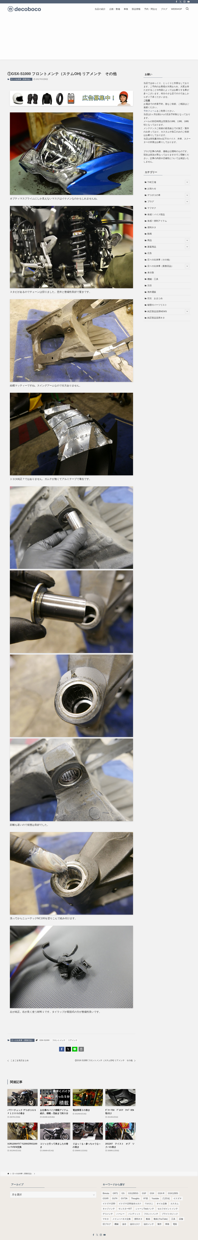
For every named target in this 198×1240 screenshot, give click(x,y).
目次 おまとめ (155, 298)
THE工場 (151, 182)
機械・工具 (152, 279)
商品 (149, 240)
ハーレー (120, 1214)
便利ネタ (151, 227)
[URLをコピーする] (81, 1049)
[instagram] (185, 1)
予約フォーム (150, 111)
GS (123, 1193)
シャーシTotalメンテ (145, 1209)
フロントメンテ (58, 1040)
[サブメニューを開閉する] (187, 182)
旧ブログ (107, 1224)
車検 (167, 1224)
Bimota (106, 1193)
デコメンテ (108, 1214)
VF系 (145, 1198)
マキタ (106, 1219)
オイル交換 (162, 1203)
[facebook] (176, 1)
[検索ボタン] (187, 9)
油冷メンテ (149, 1224)
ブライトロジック (170, 1214)
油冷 (124, 1224)
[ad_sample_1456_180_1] (71, 105)
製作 (159, 1224)
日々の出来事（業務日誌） (21, 79)
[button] (61, 1049)
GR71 (115, 1193)
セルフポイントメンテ (168, 1209)
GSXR (105, 1198)
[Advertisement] (99, 38)
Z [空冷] (166, 1198)
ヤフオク (151, 208)
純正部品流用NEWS (157, 311)
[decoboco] (24, 9)
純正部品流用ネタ (156, 317)
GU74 (114, 1198)
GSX (152, 1193)
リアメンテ (72, 1040)
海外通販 (151, 292)
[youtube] (189, 1)
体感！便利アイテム (157, 221)
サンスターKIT (125, 1209)
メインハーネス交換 (121, 1219)
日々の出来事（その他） (159, 259)
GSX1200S (173, 1193)
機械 (116, 1224)
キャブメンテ (109, 1209)
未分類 (150, 272)
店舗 (181, 1219)
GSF (144, 1193)
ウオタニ (149, 1203)
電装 (175, 1224)
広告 (149, 253)
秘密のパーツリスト (157, 305)
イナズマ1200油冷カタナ (130, 1203)
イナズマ (177, 1198)
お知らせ (151, 188)
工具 (173, 1219)
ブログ (150, 201)
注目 (149, 285)
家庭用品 (151, 247)
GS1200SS (133, 1193)
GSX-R (161, 1193)
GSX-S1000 (44, 1040)
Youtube (155, 1198)
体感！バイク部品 (156, 214)
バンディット (134, 1214)
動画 (149, 233)
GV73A (124, 1198)
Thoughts (135, 1198)
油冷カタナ (135, 1224)
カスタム (174, 1203)
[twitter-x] (181, 1)
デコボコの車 (153, 195)
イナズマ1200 (109, 1203)
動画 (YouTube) (161, 1219)
